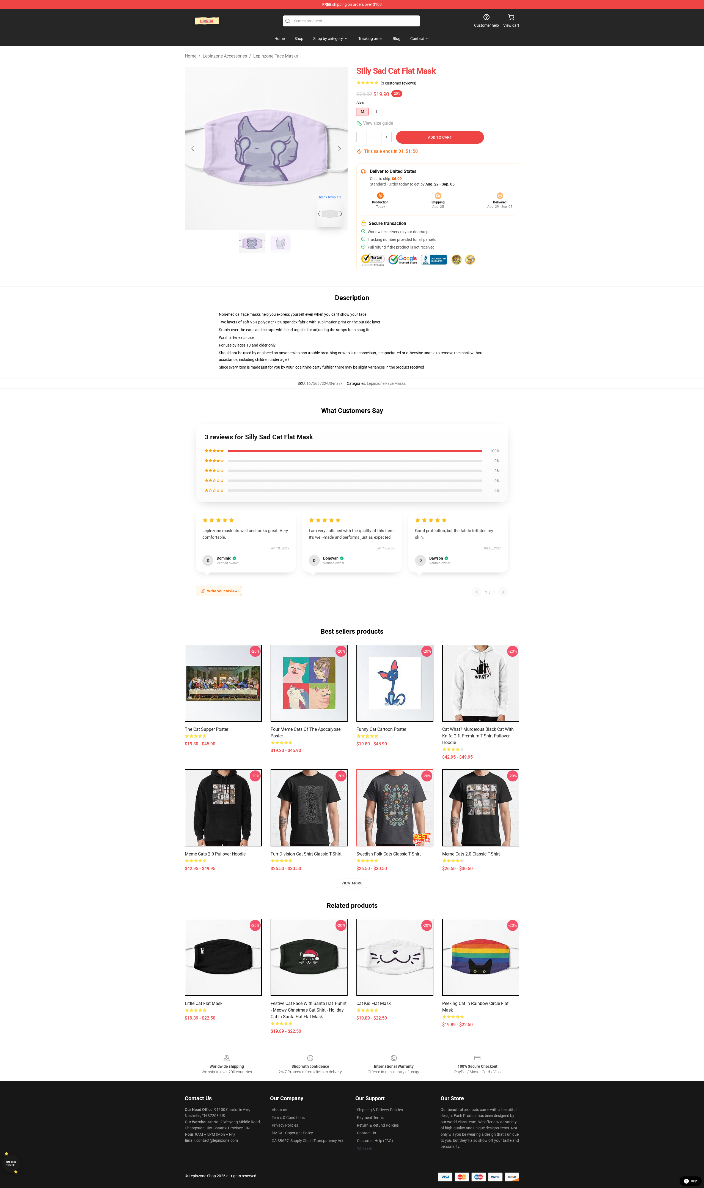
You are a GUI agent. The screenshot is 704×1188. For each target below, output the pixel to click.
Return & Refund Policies (378, 1125)
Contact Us (366, 1133)
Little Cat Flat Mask (203, 1003)
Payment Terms (370, 1117)
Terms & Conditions (288, 1117)
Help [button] (694, 1181)
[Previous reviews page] (477, 592)
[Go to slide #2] (280, 243)
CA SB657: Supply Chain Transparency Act (307, 1140)
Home (190, 56)
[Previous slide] (193, 148)
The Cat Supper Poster (206, 729)
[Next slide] (339, 148)
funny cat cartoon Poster (381, 729)
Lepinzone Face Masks (275, 56)
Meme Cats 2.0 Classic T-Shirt (471, 854)
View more (352, 883)
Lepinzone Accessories (225, 56)
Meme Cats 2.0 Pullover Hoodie (215, 854)
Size (360, 103)
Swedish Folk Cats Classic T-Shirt (388, 854)
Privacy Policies (285, 1125)
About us (279, 1110)
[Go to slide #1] (252, 243)
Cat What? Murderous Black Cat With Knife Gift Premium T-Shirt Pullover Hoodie (478, 736)
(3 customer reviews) (398, 83)
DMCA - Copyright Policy (292, 1133)
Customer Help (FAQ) (375, 1140)
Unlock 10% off (11, 1164)
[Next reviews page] (503, 592)
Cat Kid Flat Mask (373, 1003)
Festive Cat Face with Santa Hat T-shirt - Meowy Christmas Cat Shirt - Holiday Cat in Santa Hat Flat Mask (308, 1010)
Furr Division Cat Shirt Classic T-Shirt (306, 854)
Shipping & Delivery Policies (380, 1110)
